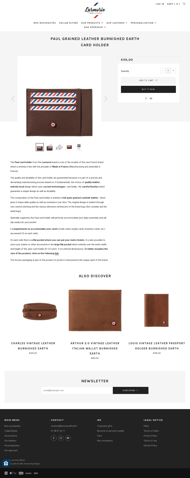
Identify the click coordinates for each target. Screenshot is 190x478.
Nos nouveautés (45, 23)
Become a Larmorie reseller (110, 431)
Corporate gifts (104, 426)
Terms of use (150, 440)
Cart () (173, 4)
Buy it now (148, 89)
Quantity (125, 71)
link (57, 253)
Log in (160, 4)
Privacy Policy (150, 435)
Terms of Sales (151, 431)
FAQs (146, 426)
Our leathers (115, 23)
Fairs (99, 435)
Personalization (142, 23)
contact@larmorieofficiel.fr (64, 426)
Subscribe (129, 390)
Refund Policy (150, 445)
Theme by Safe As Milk (13, 464)
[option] (59, 98)
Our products (90, 23)
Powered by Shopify (32, 464)
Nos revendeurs (105, 440)
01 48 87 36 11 (58, 431)
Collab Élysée (68, 23)
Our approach (93, 27)
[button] (40, 147)
